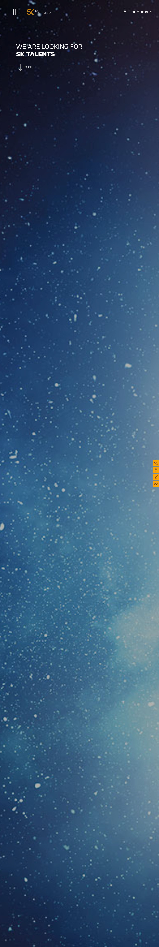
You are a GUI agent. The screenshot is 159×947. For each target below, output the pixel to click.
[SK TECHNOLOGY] (26, 8)
